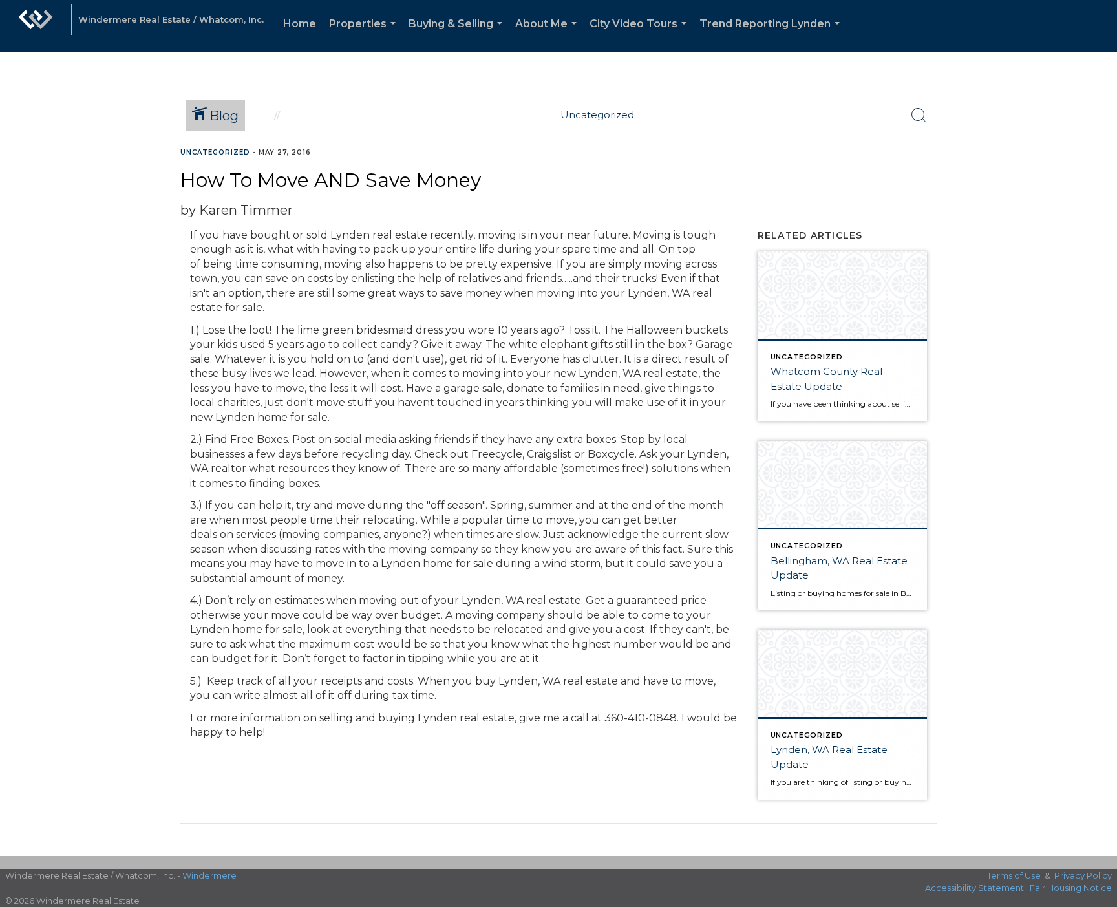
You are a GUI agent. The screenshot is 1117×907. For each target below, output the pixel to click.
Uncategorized (215, 152)
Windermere (209, 875)
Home (299, 23)
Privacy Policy (1083, 875)
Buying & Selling (458, 34)
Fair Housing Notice (1071, 887)
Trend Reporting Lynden (772, 34)
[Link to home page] (35, 26)
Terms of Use (1014, 875)
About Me (548, 34)
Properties (365, 34)
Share (1096, 177)
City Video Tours (641, 34)
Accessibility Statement (974, 887)
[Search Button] (919, 115)
